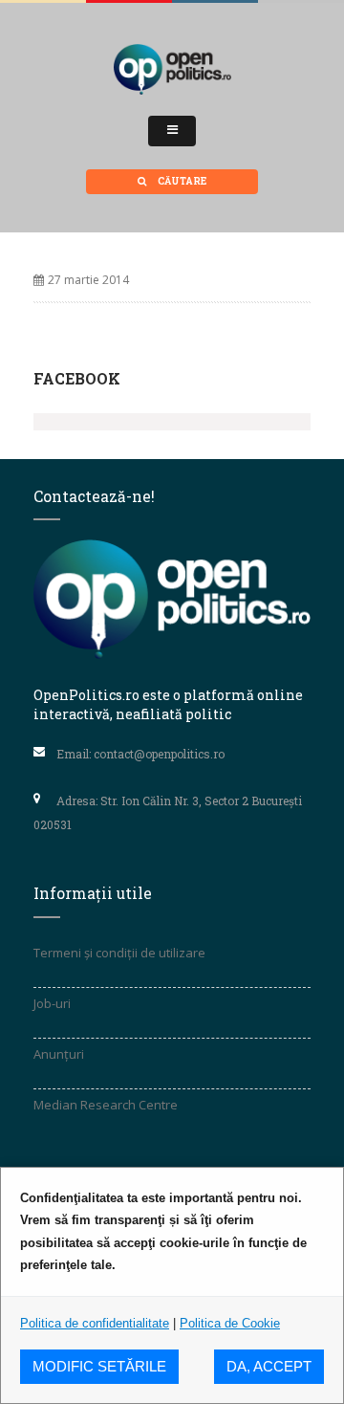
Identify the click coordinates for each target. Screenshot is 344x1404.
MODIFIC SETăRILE (99, 1366)
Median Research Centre (105, 1104)
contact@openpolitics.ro (159, 753)
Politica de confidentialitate (94, 1323)
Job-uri (52, 1003)
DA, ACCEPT (269, 1366)
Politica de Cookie (230, 1323)
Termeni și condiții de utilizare (119, 952)
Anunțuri (58, 1054)
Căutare (181, 181)
